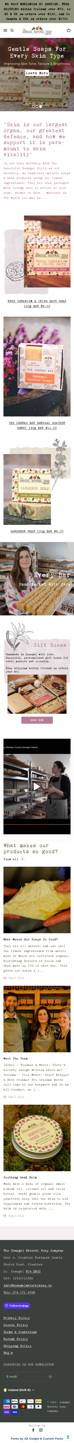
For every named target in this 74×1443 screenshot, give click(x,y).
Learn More (37, 73)
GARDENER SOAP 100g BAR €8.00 (37, 531)
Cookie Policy (15, 1325)
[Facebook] (33, 1431)
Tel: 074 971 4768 (19, 1292)
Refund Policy (15, 1339)
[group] (37, 673)
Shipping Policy (17, 1346)
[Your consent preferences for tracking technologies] (68, 1437)
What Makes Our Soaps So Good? (30, 939)
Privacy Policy (16, 1318)
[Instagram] (41, 1431)
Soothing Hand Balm (20, 1177)
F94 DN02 (33, 1271)
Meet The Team (15, 1058)
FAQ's (8, 1352)
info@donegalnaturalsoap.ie (27, 1285)
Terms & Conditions (20, 1332)
